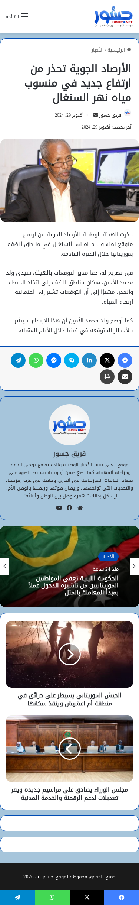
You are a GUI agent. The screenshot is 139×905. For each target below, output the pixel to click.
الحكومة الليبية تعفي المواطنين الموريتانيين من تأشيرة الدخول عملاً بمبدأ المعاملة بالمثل (74, 585)
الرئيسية (117, 50)
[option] (69, 566)
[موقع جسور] (113, 16)
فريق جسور (110, 115)
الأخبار (98, 50)
